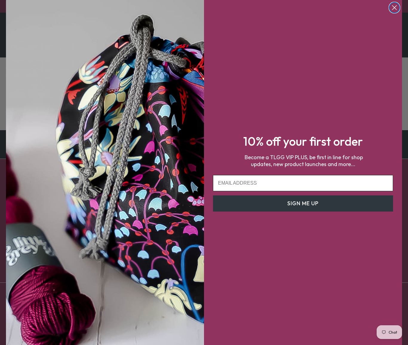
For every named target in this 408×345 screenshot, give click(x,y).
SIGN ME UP (303, 203)
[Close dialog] (394, 7)
